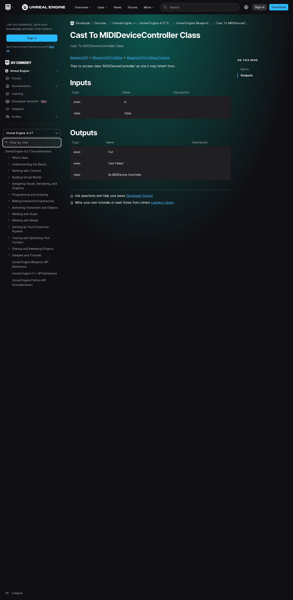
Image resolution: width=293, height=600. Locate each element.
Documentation (101, 23)
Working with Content (26, 170)
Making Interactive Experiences (33, 201)
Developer (83, 23)
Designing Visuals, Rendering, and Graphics (34, 186)
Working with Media (25, 220)
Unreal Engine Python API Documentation (29, 282)
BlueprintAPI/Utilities (107, 58)
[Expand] (9, 157)
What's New (20, 157)
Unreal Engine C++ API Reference (34, 273)
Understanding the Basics (29, 164)
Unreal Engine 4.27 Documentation (28, 151)
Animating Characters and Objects (35, 207)
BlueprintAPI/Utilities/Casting (148, 58)
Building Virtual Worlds (26, 177)
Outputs (247, 75)
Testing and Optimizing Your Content (31, 240)
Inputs (245, 69)
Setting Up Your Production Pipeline (30, 229)
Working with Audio (24, 214)
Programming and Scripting (30, 194)
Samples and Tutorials (26, 255)
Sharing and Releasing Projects (33, 248)
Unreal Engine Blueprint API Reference (30, 264)
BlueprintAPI (79, 58)
